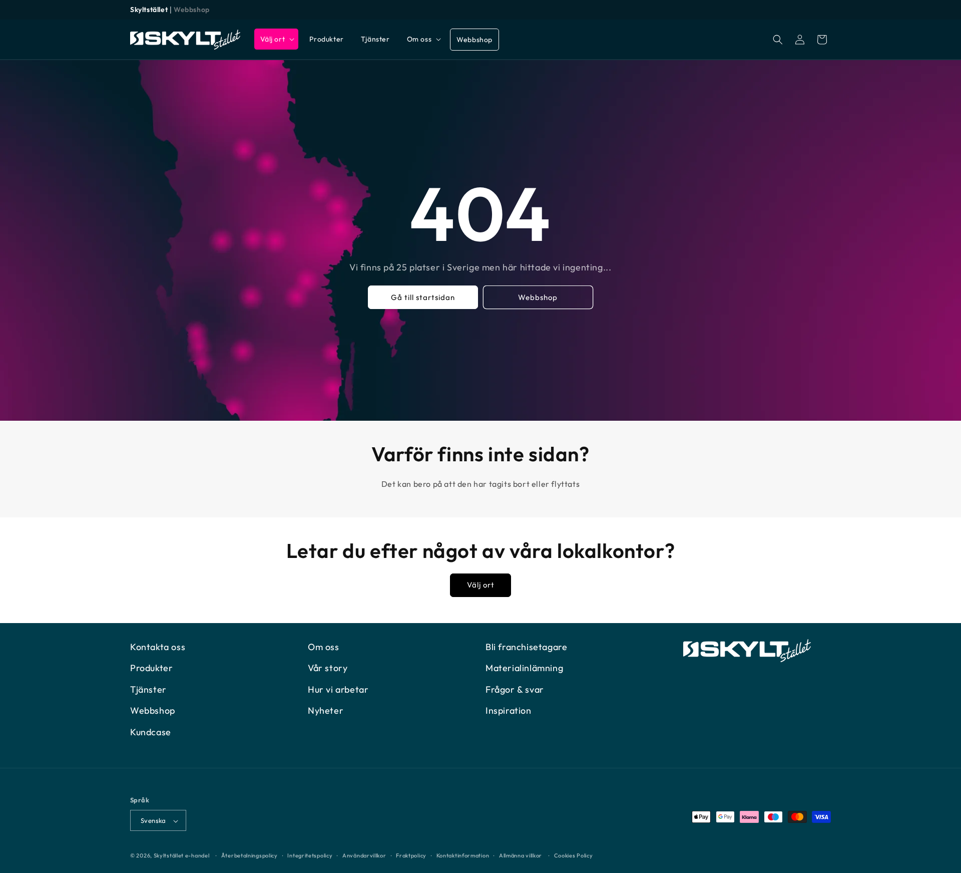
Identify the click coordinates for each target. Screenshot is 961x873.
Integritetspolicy (309, 855)
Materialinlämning (524, 668)
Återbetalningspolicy (249, 855)
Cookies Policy (573, 855)
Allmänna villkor (520, 855)
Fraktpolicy (411, 855)
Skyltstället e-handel (182, 855)
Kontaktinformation (463, 855)
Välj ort (481, 585)
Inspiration (509, 710)
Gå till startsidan (423, 297)
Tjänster (148, 689)
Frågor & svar (515, 689)
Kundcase (150, 732)
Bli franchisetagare (526, 647)
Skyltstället (149, 9)
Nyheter (325, 710)
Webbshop (192, 9)
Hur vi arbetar (338, 689)
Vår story (327, 668)
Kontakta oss (157, 647)
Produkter (151, 668)
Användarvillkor (364, 855)
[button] (276, 39)
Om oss (323, 647)
